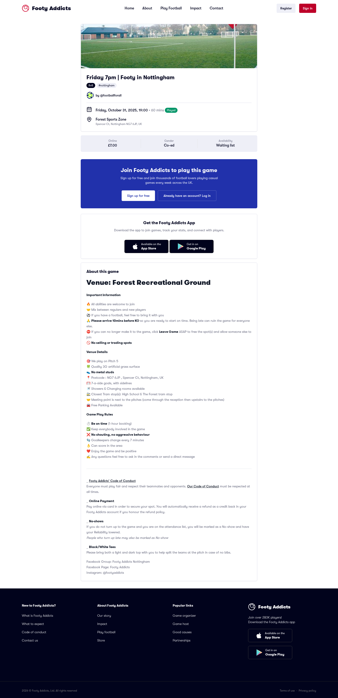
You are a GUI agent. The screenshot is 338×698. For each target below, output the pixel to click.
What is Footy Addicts (37, 615)
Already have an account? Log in (187, 196)
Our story (104, 615)
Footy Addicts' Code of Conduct (112, 481)
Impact (195, 8)
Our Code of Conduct (203, 486)
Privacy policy (307, 690)
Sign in (307, 8)
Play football (106, 632)
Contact (216, 8)
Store (101, 640)
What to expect (33, 624)
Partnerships (181, 640)
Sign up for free (138, 196)
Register (286, 8)
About (147, 8)
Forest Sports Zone (111, 119)
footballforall (112, 95)
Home (129, 8)
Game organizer (184, 615)
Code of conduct (34, 632)
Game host (181, 624)
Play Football (171, 8)
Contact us (30, 640)
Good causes (182, 632)
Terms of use (287, 690)
